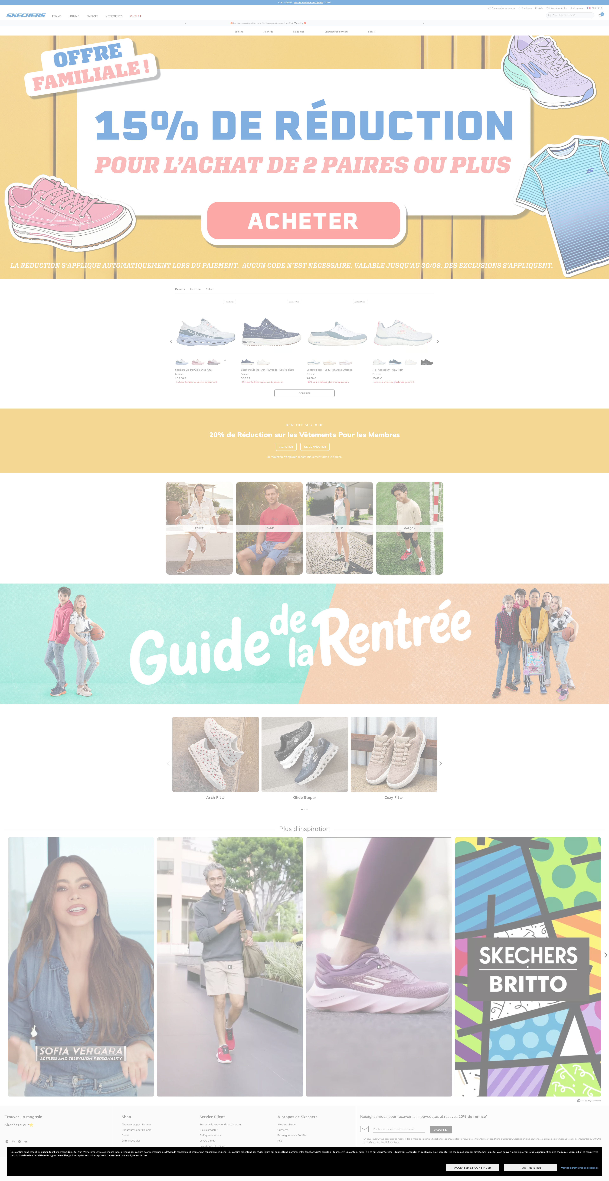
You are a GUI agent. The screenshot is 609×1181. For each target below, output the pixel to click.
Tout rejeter (530, 1167)
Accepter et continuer (472, 1167)
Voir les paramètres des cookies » (580, 1167)
